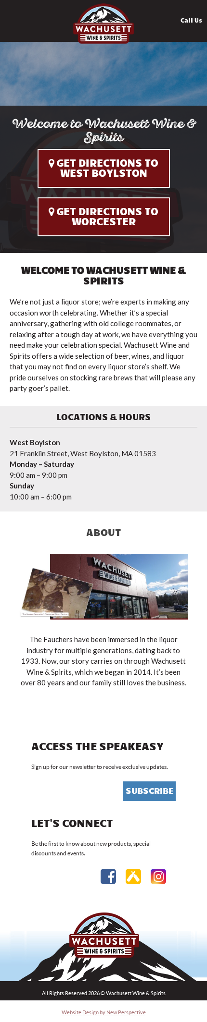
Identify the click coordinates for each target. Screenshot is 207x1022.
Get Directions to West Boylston (107, 168)
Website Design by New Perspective (104, 1012)
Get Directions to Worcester (107, 217)
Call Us (191, 20)
